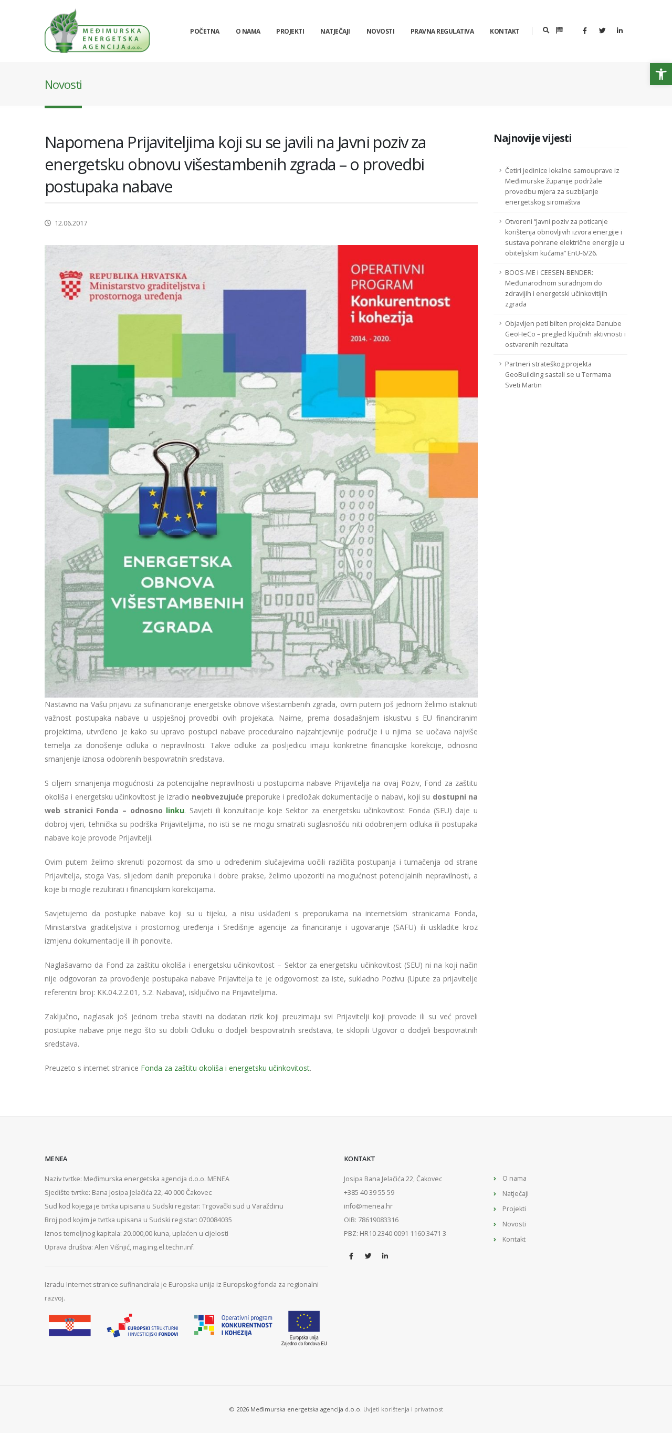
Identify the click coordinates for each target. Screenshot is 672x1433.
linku (175, 810)
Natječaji (335, 31)
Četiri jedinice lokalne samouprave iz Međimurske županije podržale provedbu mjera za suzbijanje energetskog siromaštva (562, 186)
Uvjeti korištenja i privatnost (403, 1409)
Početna (204, 31)
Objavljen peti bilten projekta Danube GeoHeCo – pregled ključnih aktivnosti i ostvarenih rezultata (565, 334)
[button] (661, 74)
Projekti (290, 31)
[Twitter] (602, 30)
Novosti (380, 31)
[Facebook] (585, 30)
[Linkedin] (619, 30)
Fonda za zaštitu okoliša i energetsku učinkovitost (225, 1068)
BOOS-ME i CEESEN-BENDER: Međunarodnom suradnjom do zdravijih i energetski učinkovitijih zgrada (556, 288)
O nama (248, 31)
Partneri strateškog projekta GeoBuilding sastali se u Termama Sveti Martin (558, 375)
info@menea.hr (368, 1206)
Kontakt (505, 31)
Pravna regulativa (442, 31)
